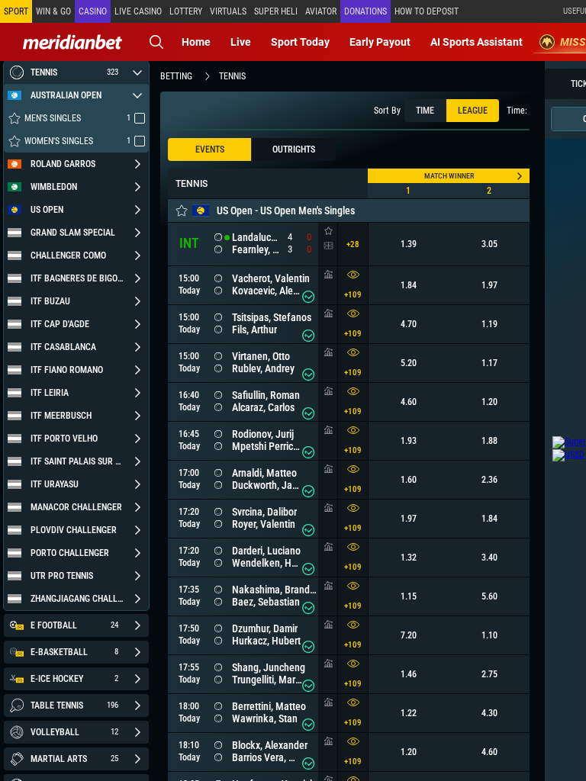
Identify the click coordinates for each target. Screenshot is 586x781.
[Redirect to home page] (72, 42)
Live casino (138, 11)
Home (196, 42)
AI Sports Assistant (476, 42)
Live (240, 42)
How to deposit (426, 11)
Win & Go (53, 11)
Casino (93, 11)
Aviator (320, 11)
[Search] (156, 42)
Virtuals (228, 11)
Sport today (300, 42)
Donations (365, 11)
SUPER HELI (276, 11)
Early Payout (380, 42)
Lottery (185, 11)
